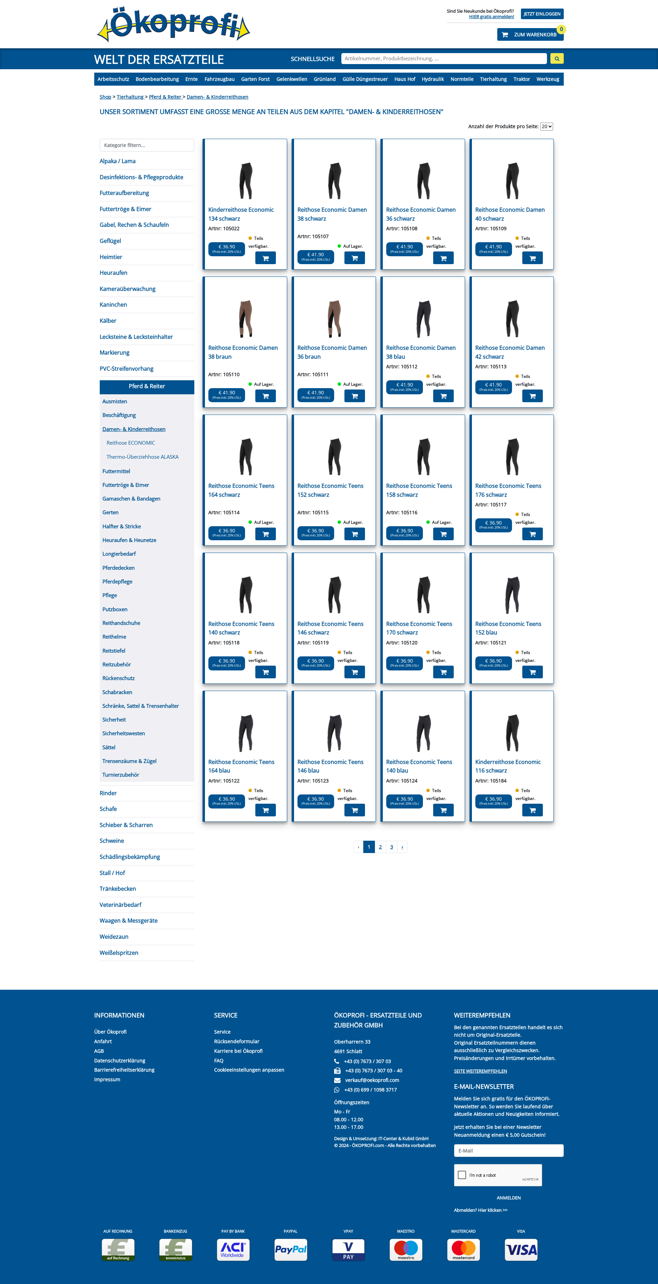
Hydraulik (433, 79)
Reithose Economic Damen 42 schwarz (510, 352)
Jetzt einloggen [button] (542, 14)
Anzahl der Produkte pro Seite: (503, 126)
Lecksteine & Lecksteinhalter (136, 337)
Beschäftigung (119, 414)
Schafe (108, 809)
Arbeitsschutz (113, 79)
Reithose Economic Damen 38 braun (243, 352)
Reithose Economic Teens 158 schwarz (419, 490)
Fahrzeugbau (220, 79)
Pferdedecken (118, 567)
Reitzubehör (116, 664)
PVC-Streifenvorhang (127, 368)
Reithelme (114, 636)
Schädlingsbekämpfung (130, 857)
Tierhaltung (493, 79)
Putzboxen (114, 609)
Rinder (108, 793)
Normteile (462, 79)
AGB (99, 1051)
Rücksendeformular (236, 1041)
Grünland (325, 79)
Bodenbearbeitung (157, 79)
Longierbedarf (119, 553)
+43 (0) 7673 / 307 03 (367, 1061)
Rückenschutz (118, 678)
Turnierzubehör (120, 774)
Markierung (115, 352)
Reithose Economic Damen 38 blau (421, 352)
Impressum (107, 1079)
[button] (530, 34)
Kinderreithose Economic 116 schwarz (508, 766)
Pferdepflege (117, 581)
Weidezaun (114, 936)
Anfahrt (103, 1041)
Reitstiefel (113, 650)
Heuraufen (113, 272)
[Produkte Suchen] (557, 58)
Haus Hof (404, 79)
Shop (105, 97)
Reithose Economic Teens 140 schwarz (241, 628)
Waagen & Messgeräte (129, 920)
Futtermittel (116, 471)
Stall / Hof (112, 873)
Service (222, 1031)
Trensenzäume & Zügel (129, 760)
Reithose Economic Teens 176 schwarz (508, 490)
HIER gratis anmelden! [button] (491, 16)
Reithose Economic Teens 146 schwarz (330, 628)
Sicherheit (114, 719)
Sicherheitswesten (123, 733)
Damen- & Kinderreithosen (217, 97)
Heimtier (111, 257)
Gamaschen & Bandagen (131, 498)
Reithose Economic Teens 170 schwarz (419, 628)
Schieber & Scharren (126, 825)
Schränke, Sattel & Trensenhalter (140, 705)
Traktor (522, 79)
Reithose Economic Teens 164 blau (241, 766)
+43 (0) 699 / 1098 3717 (370, 1089)
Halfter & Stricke (121, 526)
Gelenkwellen (292, 79)
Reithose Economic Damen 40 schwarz (510, 214)
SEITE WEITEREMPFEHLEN (480, 1071)
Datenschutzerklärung (119, 1060)
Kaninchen (113, 304)
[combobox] (444, 58)
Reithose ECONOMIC (131, 442)
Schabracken (117, 692)
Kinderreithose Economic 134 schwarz (241, 214)
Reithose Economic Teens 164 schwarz (241, 490)
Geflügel (110, 241)
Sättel (108, 747)
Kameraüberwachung (128, 289)
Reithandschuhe (121, 622)
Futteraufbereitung (124, 193)
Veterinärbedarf (120, 905)
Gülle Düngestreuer (365, 79)
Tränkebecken (118, 888)
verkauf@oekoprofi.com (372, 1080)
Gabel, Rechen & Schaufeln (134, 225)
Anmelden (509, 1198)
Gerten (110, 512)
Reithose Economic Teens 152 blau (508, 628)
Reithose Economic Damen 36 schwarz (421, 214)
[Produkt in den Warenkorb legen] (265, 257)
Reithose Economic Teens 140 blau (419, 766)
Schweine (112, 840)
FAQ (218, 1060)
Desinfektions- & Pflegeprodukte (141, 177)
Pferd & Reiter (166, 97)
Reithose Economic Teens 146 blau (330, 766)
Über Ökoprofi (110, 1031)
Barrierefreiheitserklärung (124, 1069)
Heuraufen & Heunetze (129, 539)
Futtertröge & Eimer (125, 209)
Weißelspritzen (119, 952)
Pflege (109, 595)
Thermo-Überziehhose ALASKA (143, 456)
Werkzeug (548, 79)
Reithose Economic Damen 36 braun (332, 352)
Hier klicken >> (493, 1210)
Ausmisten (114, 401)
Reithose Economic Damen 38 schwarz (332, 214)
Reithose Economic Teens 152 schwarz (330, 490)
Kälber (108, 320)
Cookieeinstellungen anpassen (249, 1069)
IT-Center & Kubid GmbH (403, 1138)
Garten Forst (255, 79)
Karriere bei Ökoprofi (238, 1051)
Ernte (191, 79)
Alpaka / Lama (118, 161)
